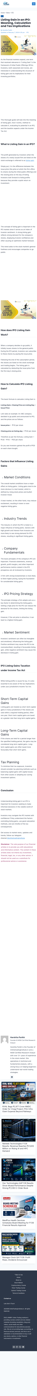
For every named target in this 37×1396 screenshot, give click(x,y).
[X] (20, 1347)
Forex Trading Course (18, 1288)
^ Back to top (18, 1274)
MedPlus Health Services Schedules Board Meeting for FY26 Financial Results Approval (18, 1222)
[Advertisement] (18, 99)
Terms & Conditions (18, 1293)
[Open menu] (33, 3)
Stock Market (18, 1282)
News (8, 12)
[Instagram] (13, 1347)
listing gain (30, 160)
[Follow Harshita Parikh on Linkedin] (11, 1077)
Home (3, 12)
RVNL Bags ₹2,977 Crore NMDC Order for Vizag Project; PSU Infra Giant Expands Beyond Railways (17, 1109)
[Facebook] (17, 1347)
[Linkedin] (23, 1347)
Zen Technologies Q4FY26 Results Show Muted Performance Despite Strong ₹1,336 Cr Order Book (17, 1185)
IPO (12, 12)
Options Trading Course (18, 1290)
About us (18, 1280)
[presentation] (18, 1093)
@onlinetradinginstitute (16, 838)
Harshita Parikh (7, 30)
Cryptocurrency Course (18, 1285)
